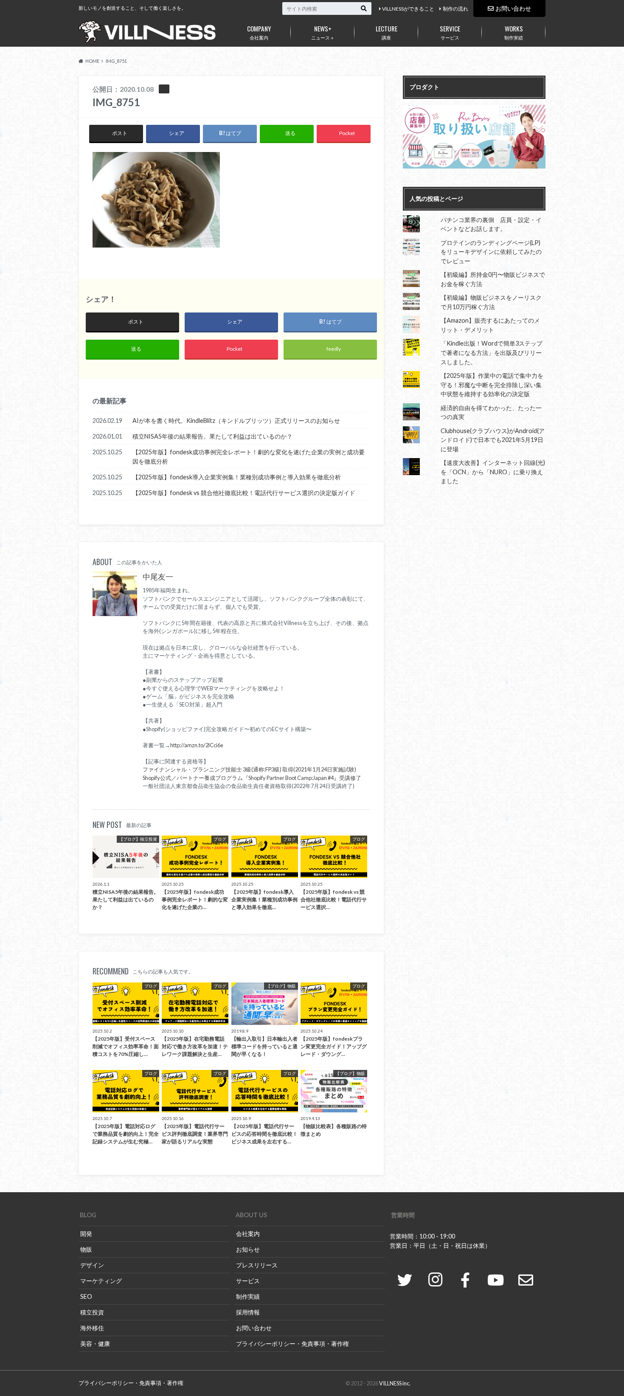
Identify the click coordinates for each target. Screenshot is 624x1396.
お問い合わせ (513, 8)
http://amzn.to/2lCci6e (196, 745)
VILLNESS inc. (394, 1383)
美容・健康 (95, 1343)
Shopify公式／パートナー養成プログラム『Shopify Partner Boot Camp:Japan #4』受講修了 (252, 777)
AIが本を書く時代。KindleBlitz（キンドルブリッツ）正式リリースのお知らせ (236, 420)
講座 (386, 32)
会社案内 (259, 32)
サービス (450, 32)
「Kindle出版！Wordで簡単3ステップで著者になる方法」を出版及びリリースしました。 (491, 352)
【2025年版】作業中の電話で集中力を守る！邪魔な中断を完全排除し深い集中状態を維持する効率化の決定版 (492, 384)
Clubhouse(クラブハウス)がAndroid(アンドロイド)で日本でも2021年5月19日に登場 (493, 440)
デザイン (92, 1265)
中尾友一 (158, 576)
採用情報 (248, 1312)
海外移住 (92, 1327)
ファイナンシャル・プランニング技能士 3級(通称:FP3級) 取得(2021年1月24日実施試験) (249, 769)
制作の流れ (455, 9)
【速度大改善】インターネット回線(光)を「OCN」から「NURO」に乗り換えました (493, 471)
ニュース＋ (322, 32)
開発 (86, 1233)
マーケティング (101, 1280)
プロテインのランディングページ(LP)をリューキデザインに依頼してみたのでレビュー (491, 252)
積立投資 (92, 1312)
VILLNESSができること (408, 9)
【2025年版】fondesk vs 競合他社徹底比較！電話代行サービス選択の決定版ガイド (243, 492)
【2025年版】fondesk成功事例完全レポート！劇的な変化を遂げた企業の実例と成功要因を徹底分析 (248, 456)
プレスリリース (257, 1265)
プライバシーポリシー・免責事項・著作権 (292, 1343)
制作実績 (513, 32)
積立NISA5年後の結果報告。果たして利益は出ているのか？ (212, 436)
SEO (86, 1296)
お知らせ (248, 1249)
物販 (86, 1249)
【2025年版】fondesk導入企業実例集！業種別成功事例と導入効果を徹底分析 (236, 477)
